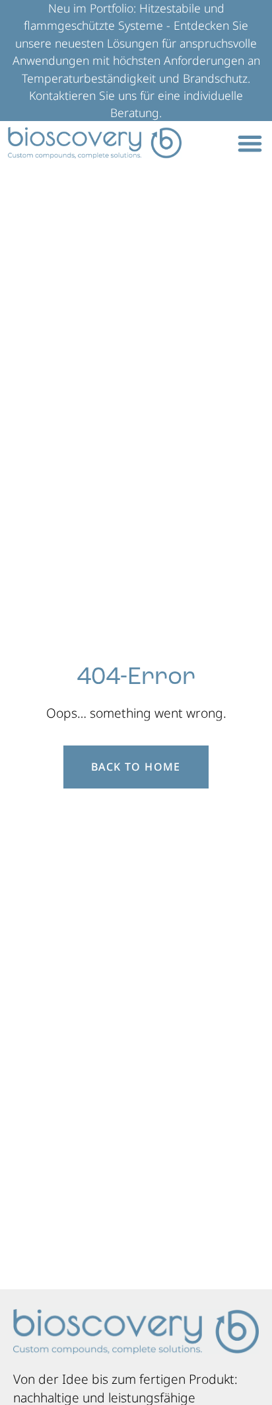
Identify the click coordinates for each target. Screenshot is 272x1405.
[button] (249, 143)
